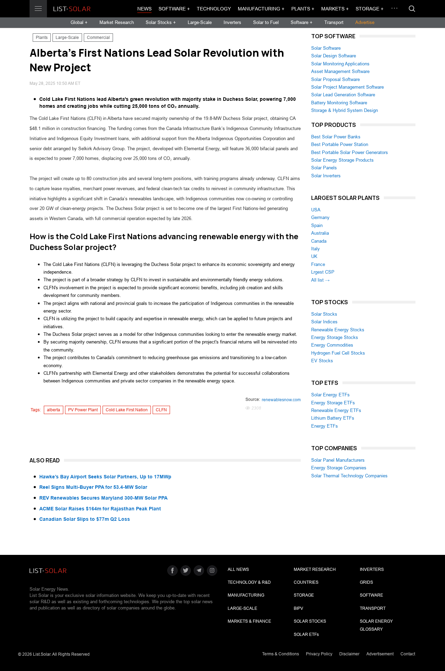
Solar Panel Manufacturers (338, 460)
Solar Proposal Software (335, 79)
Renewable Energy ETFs (336, 410)
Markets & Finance (249, 621)
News (144, 8)
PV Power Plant (83, 409)
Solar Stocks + (161, 22)
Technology (214, 8)
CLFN (161, 409)
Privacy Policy (319, 654)
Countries (306, 582)
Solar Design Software (333, 55)
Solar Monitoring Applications (340, 63)
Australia (320, 233)
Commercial (98, 37)
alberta (53, 409)
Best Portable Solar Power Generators (349, 152)
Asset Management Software (340, 71)
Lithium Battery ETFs (332, 418)
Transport (333, 22)
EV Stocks (322, 360)
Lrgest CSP (322, 272)
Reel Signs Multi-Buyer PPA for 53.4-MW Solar (93, 487)
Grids (366, 582)
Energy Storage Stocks (334, 337)
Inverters (232, 22)
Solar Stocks (324, 314)
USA (316, 209)
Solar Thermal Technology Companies (349, 475)
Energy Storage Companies (338, 467)
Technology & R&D (249, 582)
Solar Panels (324, 167)
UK (314, 256)
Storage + (369, 8)
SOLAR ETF (306, 634)
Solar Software (326, 48)
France (318, 264)
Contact (407, 654)
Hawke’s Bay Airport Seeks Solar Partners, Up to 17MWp (105, 476)
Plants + (302, 8)
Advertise (364, 22)
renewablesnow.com (281, 399)
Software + (174, 8)
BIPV (298, 608)
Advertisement (380, 654)
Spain (317, 225)
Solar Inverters (326, 175)
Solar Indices (324, 321)
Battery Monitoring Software (339, 102)
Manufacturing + (261, 8)
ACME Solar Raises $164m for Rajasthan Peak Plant (100, 508)
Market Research (116, 22)
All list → (320, 280)
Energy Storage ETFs (333, 402)
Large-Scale (200, 22)
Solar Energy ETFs (330, 394)
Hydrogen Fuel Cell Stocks (338, 353)
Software (371, 595)
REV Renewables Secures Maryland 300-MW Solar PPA (103, 498)
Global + (79, 22)
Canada (318, 241)
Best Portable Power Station (339, 144)
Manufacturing (246, 595)
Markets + (335, 8)
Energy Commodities (332, 345)
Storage (304, 595)
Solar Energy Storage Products (342, 160)
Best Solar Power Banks (336, 136)
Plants (42, 37)
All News (238, 569)
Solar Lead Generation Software (343, 94)
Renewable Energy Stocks (337, 329)
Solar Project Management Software (347, 87)
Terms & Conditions (280, 654)
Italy (315, 248)
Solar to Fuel (266, 22)
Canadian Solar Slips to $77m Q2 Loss (84, 519)
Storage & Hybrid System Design (344, 110)
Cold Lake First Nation (127, 409)
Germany (320, 217)
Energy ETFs (324, 426)
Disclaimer (349, 654)
